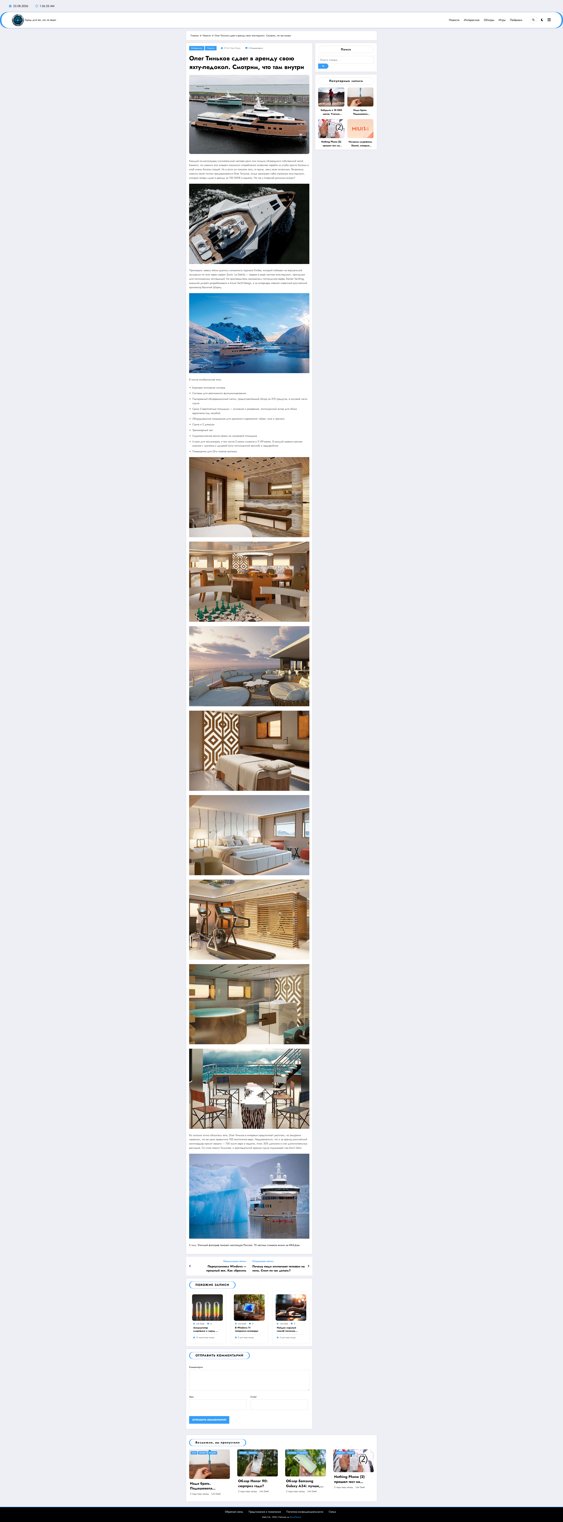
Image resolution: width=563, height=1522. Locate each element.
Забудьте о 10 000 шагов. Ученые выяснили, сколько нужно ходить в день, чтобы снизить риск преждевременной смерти (331, 112)
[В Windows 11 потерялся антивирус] (249, 1307)
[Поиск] (533, 20)
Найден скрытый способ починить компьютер (286, 1329)
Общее (202, 1453)
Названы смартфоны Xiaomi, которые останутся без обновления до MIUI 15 (360, 144)
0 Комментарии (256, 48)
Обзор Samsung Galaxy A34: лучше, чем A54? (303, 1483)
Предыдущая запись (234, 1261)
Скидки (212, 1453)
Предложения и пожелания (265, 1512)
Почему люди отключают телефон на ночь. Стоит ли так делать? (278, 1268)
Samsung (292, 1453)
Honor (243, 1453)
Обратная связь (234, 1512)
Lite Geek (200, 1323)
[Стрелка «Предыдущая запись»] (190, 1266)
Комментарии (196, 1367)
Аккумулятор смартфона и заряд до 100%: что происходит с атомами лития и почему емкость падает (206, 1329)
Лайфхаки (516, 20)
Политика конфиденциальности (304, 1512)
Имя (191, 1396)
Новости (454, 20)
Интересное (471, 20)
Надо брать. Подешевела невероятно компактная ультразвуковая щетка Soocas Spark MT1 (360, 112)
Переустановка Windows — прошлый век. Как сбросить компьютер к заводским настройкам (220, 1268)
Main (194, 1453)
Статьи (332, 1512)
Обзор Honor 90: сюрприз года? (253, 1483)
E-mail (253, 1396)
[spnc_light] (542, 20)
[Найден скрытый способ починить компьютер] (291, 1307)
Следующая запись (263, 1261)
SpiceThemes (295, 1517)
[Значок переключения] (548, 20)
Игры (502, 20)
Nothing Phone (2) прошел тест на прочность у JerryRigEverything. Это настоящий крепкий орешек (331, 144)
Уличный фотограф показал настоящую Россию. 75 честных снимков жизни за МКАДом (249, 1245)
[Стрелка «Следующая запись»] (308, 1266)
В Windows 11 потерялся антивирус (246, 1329)
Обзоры (489, 20)
